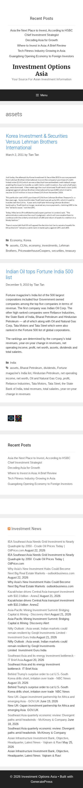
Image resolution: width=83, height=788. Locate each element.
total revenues (33, 388)
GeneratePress (42, 782)
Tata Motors (38, 383)
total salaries (51, 388)
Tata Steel (54, 383)
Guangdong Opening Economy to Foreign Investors (41, 56)
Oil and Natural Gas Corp (46, 378)
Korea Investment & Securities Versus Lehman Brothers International (37, 142)
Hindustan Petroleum (46, 373)
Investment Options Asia (41, 70)
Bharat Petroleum (31, 367)
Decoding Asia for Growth (41, 40)
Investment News (26, 528)
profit (66, 378)
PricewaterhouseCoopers (34, 250)
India (13, 362)
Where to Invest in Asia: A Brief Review (41, 45)
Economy (16, 240)
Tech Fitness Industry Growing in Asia (41, 50)
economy (35, 245)
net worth (22, 378)
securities (58, 250)
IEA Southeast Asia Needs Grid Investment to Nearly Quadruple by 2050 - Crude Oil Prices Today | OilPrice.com (41, 546)
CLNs (23, 245)
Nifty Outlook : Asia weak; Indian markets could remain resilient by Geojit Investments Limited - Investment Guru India (37, 633)
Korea (27, 240)
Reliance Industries (18, 383)
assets (14, 245)
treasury (70, 250)
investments (50, 245)
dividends (50, 367)
